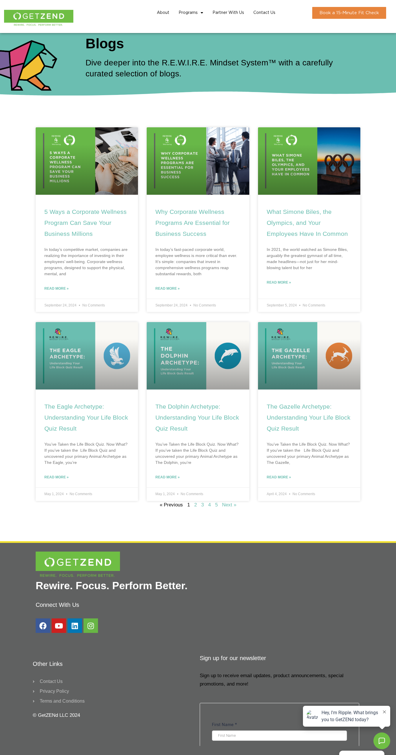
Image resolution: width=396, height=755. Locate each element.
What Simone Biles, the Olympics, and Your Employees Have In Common (307, 222)
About (163, 13)
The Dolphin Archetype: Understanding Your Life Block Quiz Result (197, 417)
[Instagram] (90, 625)
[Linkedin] (75, 625)
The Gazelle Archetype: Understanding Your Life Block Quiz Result (308, 417)
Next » (229, 505)
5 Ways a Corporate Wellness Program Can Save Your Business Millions (85, 222)
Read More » (56, 288)
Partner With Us (228, 13)
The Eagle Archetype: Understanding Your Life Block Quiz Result (86, 417)
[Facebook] (43, 625)
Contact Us (264, 13)
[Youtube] (59, 625)
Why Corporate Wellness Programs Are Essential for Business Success (192, 222)
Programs (188, 13)
